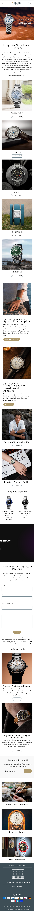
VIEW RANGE (17, 116)
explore (17, 699)
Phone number (7, 603)
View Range (17, 195)
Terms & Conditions (9, 906)
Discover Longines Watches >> (17, 75)
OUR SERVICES (17, 887)
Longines (5, 740)
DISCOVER (8, 404)
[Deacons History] (17, 819)
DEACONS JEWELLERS (17, 865)
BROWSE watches (11, 339)
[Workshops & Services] (17, 792)
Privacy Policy (27, 643)
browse (17, 445)
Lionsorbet (26, 909)
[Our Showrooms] (17, 847)
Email (4, 594)
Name (4, 585)
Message (5, 613)
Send (17, 632)
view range (17, 275)
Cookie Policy (26, 906)
